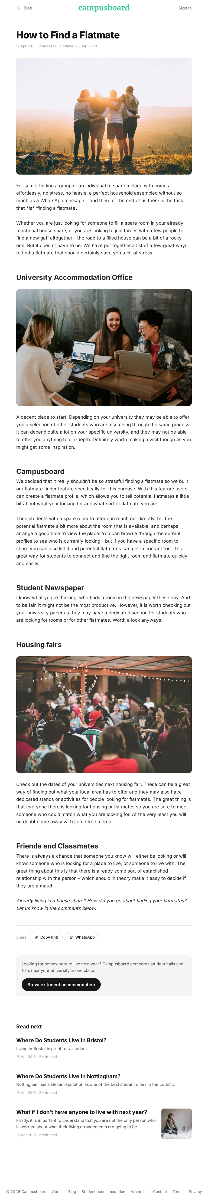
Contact (160, 1191)
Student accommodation (103, 1191)
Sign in (185, 8)
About (57, 1191)
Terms (178, 1191)
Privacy (195, 1191)
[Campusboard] (104, 8)
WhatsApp (85, 937)
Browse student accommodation (61, 984)
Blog (72, 1191)
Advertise (139, 1191)
